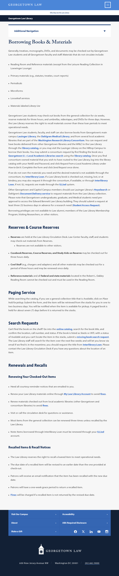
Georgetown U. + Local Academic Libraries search (35, 155)
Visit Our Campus (19, 514)
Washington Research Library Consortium (61, 140)
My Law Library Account (77, 393)
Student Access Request (86, 205)
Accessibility (68, 514)
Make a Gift (16, 531)
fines (103, 393)
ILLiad (62, 184)
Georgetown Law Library (20, 18)
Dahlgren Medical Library (55, 136)
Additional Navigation (26, 31)
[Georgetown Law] (25, 5)
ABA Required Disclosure (74, 522)
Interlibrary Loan (34, 176)
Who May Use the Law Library (59, 12)
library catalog (30, 148)
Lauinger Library (26, 136)
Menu (108, 5)
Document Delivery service (35, 193)
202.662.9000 (92, 563)
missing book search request (93, 336)
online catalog (64, 329)
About (14, 522)
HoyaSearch (100, 189)
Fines (14, 494)
